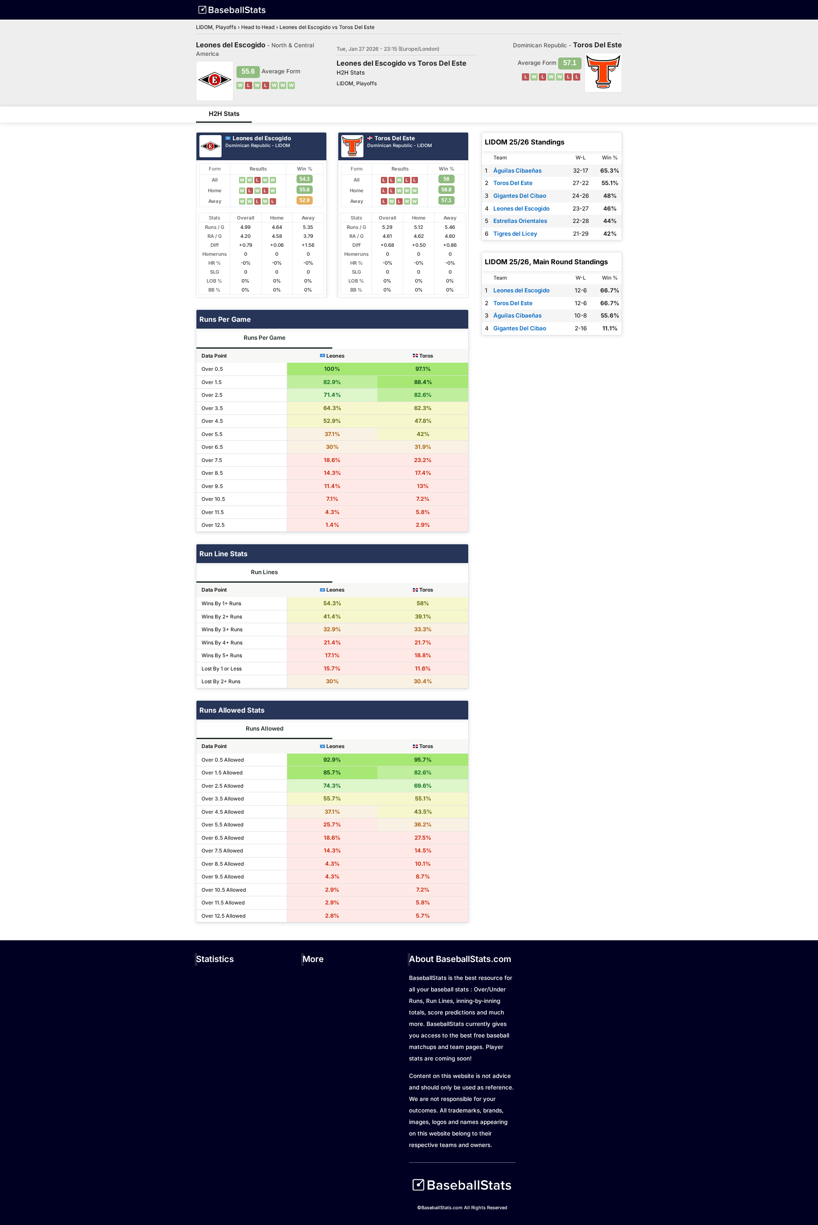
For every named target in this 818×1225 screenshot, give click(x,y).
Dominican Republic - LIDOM (257, 146)
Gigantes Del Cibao (519, 195)
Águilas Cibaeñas (517, 170)
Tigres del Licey (515, 233)
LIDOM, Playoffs (216, 27)
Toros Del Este (394, 138)
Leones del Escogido (262, 138)
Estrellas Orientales (520, 220)
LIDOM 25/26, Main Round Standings (546, 261)
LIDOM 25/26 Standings (525, 142)
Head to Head (258, 27)
